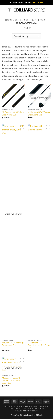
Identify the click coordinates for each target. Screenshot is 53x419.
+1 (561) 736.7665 (36, 2)
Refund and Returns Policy (18, 407)
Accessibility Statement (26, 411)
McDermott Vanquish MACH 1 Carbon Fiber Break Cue (11, 380)
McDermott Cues (34, 20)
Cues (18, 20)
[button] (4, 9)
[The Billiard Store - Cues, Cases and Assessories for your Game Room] (26, 10)
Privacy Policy (40, 407)
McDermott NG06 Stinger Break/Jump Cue (13, 113)
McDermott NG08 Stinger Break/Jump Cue (13, 344)
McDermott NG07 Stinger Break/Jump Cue (39, 113)
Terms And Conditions (34, 409)
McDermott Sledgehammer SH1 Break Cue (39, 345)
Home (8, 20)
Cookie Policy (15, 409)
